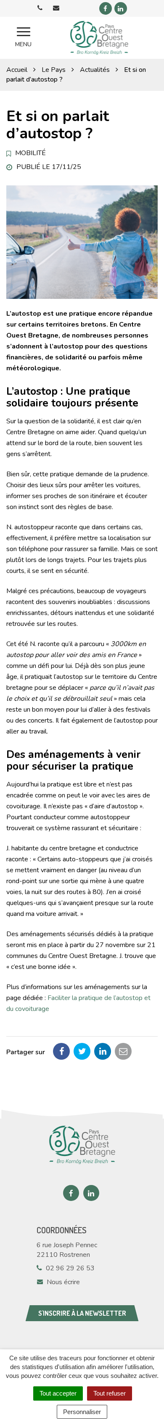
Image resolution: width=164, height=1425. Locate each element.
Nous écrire (62, 1282)
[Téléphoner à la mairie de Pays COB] (41, 8)
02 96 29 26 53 (69, 1268)
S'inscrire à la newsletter (82, 1313)
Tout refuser (109, 1393)
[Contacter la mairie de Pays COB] (57, 8)
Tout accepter (58, 1393)
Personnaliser (82, 1411)
